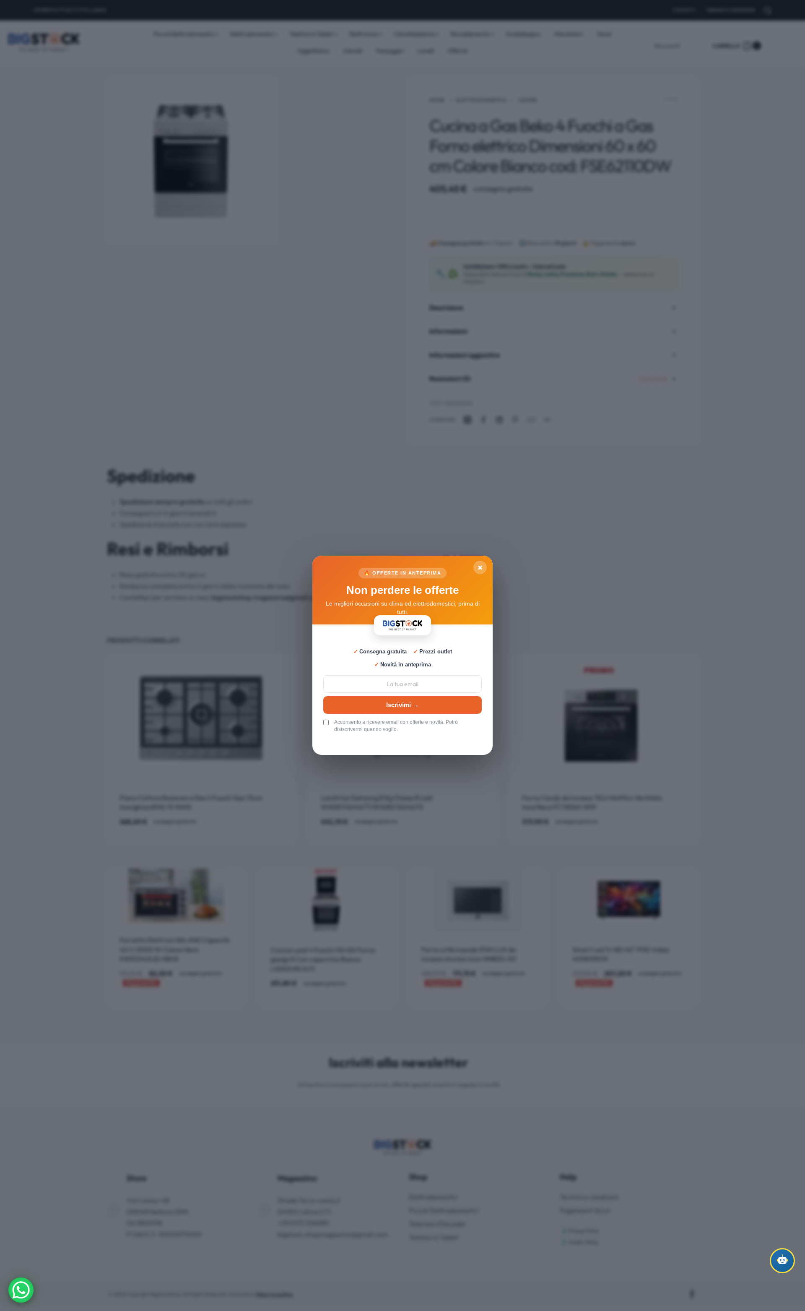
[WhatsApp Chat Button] (21, 1290)
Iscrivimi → (402, 704)
